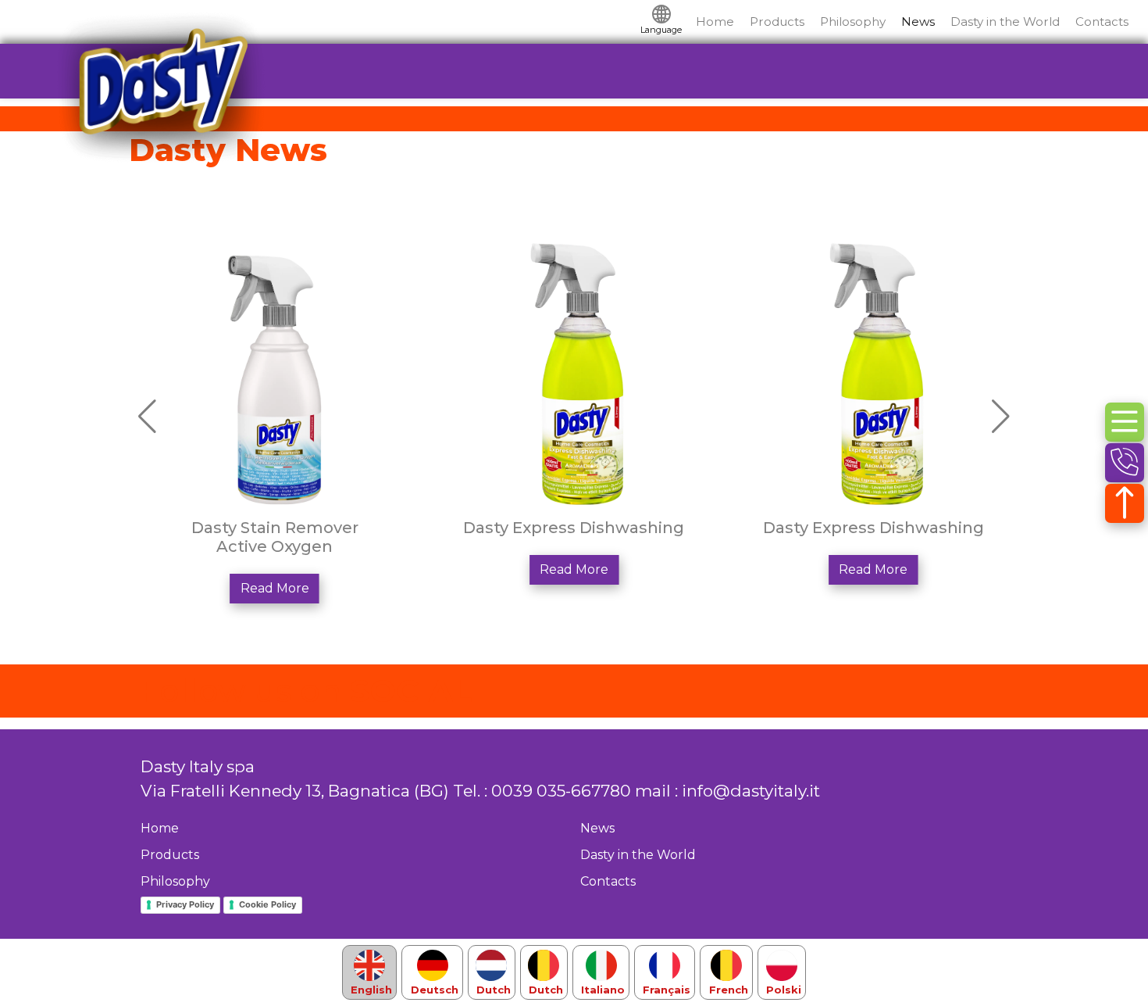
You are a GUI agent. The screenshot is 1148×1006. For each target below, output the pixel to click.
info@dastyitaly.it (751, 790)
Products (777, 21)
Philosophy (853, 21)
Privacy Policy (185, 904)
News (918, 21)
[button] (1000, 416)
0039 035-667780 (561, 790)
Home (715, 21)
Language (661, 29)
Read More (275, 588)
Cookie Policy (267, 904)
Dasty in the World (1005, 21)
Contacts (1101, 21)
